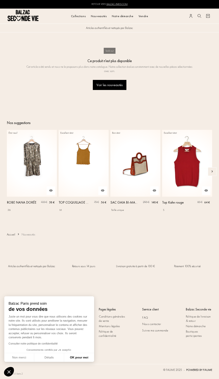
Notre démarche (122, 16)
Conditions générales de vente (112, 319)
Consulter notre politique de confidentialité (33, 343)
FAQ (145, 317)
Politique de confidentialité (107, 334)
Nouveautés (99, 16)
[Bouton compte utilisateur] (190, 16)
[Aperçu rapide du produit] (51, 190)
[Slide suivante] (212, 171)
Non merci (19, 357)
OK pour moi (79, 357)
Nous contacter (151, 324)
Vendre (143, 16)
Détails (49, 357)
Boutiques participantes (194, 334)
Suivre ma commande (155, 330)
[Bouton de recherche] (199, 16)
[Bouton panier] (208, 16)
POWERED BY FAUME (199, 370)
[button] (9, 372)
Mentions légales (109, 326)
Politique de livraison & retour (198, 319)
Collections (78, 16)
